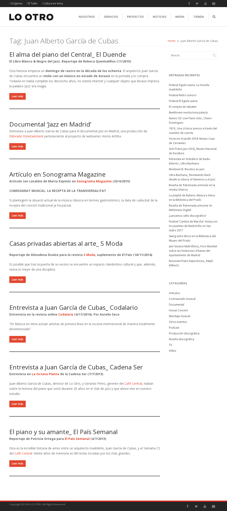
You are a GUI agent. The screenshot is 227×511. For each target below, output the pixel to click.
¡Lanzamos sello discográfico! (187, 216)
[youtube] (205, 3)
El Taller (33, 3)
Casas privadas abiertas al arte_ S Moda (66, 243)
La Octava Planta (45, 374)
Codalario (65, 314)
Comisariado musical (182, 299)
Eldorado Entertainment (26, 136)
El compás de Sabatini (182, 107)
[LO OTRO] (31, 21)
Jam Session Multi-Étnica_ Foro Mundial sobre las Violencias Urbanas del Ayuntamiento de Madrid (193, 250)
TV (170, 345)
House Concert (178, 310)
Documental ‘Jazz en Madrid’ (50, 124)
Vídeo (172, 351)
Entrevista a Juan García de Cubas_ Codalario (73, 307)
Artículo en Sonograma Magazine (57, 174)
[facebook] (189, 3)
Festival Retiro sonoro (182, 95)
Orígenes (16, 3)
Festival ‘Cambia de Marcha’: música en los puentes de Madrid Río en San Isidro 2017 (193, 226)
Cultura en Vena (53, 3)
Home (172, 41)
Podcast (174, 328)
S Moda (89, 255)
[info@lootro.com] (214, 3)
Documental (176, 304)
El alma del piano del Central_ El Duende (67, 54)
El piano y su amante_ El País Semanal (63, 431)
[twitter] (197, 3)
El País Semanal (77, 439)
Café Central (133, 383)
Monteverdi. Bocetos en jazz (186, 169)
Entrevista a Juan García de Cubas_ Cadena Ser (76, 367)
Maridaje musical (179, 316)
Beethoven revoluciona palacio (188, 112)
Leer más (17, 96)
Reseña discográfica (181, 339)
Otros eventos (178, 322)
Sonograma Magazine (94, 181)
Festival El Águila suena (183, 101)
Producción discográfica (184, 333)
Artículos (174, 293)
